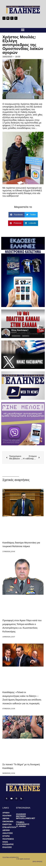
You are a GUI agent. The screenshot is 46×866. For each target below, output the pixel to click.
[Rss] (15, 18)
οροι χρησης (37, 861)
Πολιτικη (6, 816)
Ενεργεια (7, 824)
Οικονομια (7, 821)
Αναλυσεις (7, 833)
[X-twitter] (4, 18)
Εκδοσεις (7, 847)
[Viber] (11, 18)
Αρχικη (5, 813)
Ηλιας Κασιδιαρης (8, 843)
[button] (23, 30)
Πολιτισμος (8, 839)
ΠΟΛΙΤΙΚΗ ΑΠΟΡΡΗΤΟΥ (10, 857)
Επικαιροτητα (9, 827)
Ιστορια (6, 836)
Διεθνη (6, 830)
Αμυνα (5, 819)
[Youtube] (7, 18)
